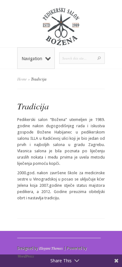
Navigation (32, 58)
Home (22, 79)
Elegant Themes (51, 247)
